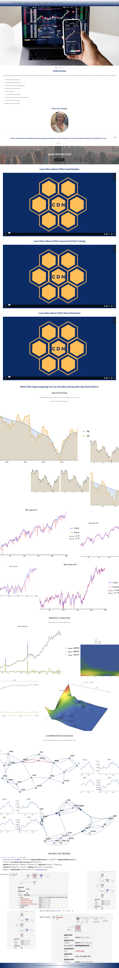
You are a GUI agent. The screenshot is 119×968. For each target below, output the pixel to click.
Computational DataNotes (6, 2)
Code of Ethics (46, 3)
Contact (33, 3)
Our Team (39, 3)
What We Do (19, 3)
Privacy (52, 3)
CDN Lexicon (27, 3)
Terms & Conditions (59, 3)
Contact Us (59, 159)
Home (14, 3)
